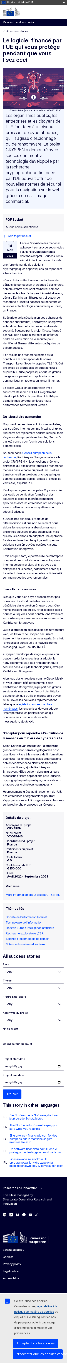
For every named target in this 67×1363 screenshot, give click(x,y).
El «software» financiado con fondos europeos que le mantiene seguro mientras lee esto (33, 1139)
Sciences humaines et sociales (25, 944)
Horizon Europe (16, 928)
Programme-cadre (14, 996)
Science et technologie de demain (27, 939)
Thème (7, 980)
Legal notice (11, 1271)
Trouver (12, 1094)
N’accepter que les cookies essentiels (39, 1354)
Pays (6, 964)
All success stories (17, 31)
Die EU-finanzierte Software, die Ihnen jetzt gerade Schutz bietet (34, 1116)
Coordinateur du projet (17, 1043)
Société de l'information (21, 917)
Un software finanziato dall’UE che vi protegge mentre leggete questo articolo (35, 1150)
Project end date (13, 1075)
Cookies (8, 1257)
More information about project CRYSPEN (33, 894)
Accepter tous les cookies (35, 1343)
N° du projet (10, 1028)
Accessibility (11, 1278)
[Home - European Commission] (11, 11)
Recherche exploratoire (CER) (25, 933)
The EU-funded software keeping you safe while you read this (33, 1126)
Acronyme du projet (15, 1012)
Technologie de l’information (24, 922)
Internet (42, 917)
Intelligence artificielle (40, 928)
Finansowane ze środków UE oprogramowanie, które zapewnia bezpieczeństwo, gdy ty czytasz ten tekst (36, 1162)
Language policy (13, 1249)
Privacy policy (12, 1264)
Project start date (14, 1058)
